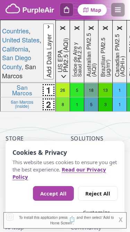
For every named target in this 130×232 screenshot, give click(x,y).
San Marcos (22, 90)
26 (62, 90)
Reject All (97, 193)
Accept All (53, 193)
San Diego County (16, 62)
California (15, 48)
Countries (15, 30)
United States (21, 39)
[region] (65, 66)
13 (105, 90)
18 (91, 90)
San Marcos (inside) (22, 104)
